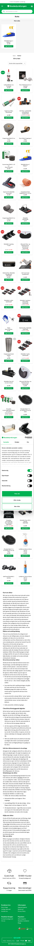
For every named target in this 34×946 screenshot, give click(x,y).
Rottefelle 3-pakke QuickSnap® (25, 354)
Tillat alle (17, 493)
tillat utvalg (17, 500)
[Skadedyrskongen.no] (17, 6)
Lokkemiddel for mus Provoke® (9, 85)
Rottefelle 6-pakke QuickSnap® (8, 301)
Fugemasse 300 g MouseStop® (9, 111)
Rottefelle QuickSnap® (25, 218)
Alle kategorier (22, 919)
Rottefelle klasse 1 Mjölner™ (8, 41)
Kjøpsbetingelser (22, 907)
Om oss (3, 921)
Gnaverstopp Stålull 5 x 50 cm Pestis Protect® (8, 166)
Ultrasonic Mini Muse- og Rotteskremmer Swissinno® (25, 383)
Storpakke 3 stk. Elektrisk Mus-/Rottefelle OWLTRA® (8, 522)
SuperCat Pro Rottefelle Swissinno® (8, 192)
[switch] (29, 475)
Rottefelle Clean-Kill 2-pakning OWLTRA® (25, 522)
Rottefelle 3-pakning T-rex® (9, 244)
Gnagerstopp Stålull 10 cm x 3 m (8, 139)
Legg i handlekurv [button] (8, 46)
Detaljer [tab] (17, 442)
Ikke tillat (17, 506)
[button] (2, 6)
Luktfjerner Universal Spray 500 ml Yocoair (25, 550)
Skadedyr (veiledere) (23, 921)
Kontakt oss (4, 911)
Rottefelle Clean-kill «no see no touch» (8, 382)
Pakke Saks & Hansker (8, 328)
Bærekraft (21, 909)
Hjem (14, 55)
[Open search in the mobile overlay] (17, 11)
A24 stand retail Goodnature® (25, 273)
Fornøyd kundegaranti (7, 919)
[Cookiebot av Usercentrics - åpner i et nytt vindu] (25, 438)
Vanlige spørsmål (5, 909)
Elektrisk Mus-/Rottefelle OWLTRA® (25, 328)
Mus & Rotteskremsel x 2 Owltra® (25, 85)
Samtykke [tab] (6, 442)
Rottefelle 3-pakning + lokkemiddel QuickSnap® (25, 302)
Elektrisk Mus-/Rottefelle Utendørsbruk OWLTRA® (9, 274)
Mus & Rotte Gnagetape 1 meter (25, 139)
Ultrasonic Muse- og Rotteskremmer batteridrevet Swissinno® (25, 246)
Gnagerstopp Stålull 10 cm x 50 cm (8, 218)
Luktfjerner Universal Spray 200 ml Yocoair (25, 578)
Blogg (19, 923)
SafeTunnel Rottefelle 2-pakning (8, 577)
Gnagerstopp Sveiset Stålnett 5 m (9, 355)
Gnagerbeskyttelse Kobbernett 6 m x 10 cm (25, 192)
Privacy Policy (22, 911)
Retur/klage (4, 907)
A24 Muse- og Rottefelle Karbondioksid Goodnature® (25, 112)
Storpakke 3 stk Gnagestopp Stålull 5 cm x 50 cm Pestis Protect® (8, 411)
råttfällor (20, 777)
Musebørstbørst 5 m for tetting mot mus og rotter (8, 550)
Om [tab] (28, 442)
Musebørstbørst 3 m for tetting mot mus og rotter (25, 410)
